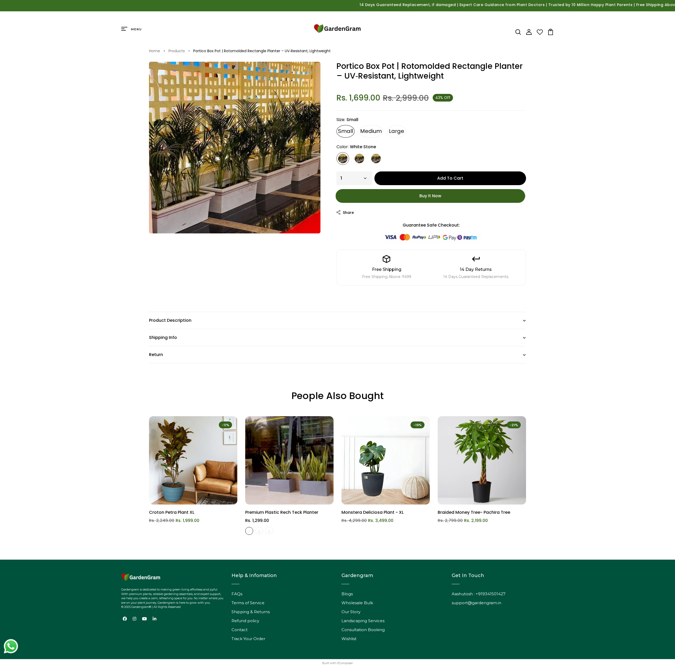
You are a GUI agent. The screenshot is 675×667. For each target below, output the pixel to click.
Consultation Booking (363, 629)
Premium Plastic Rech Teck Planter (281, 512)
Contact (240, 629)
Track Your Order (248, 638)
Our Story (350, 611)
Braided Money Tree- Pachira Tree (474, 512)
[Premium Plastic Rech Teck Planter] (289, 460)
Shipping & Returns (251, 611)
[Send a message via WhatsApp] (11, 646)
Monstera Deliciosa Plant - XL (372, 512)
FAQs (237, 593)
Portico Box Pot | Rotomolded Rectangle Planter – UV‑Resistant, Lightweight (262, 51)
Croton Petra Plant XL (171, 512)
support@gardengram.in (476, 602)
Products (176, 51)
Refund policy (245, 620)
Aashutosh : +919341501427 (478, 593)
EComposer (345, 663)
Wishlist (348, 638)
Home (154, 51)
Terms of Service (248, 602)
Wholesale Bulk (357, 602)
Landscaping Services (362, 620)
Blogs (347, 593)
